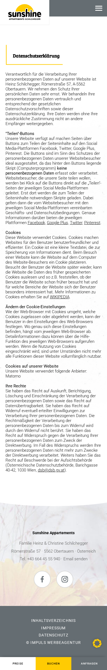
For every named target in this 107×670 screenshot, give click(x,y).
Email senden (75, 558)
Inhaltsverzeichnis (53, 620)
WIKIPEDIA (59, 296)
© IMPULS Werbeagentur (53, 642)
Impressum (53, 628)
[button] (97, 643)
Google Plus (57, 222)
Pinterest (92, 222)
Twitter (76, 222)
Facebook (36, 222)
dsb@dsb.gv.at (51, 470)
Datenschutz (53, 635)
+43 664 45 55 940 (43, 558)
